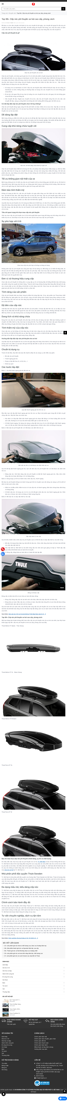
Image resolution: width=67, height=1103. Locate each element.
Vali (4, 989)
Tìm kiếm (4, 1063)
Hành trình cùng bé (8, 974)
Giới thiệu (5, 965)
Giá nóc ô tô (6, 967)
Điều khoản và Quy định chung (43, 1047)
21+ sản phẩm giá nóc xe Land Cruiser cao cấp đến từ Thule (22, 956)
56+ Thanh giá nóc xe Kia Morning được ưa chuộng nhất (20, 950)
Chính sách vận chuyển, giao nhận (45, 1039)
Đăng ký (4, 1067)
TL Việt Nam (41, 861)
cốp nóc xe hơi (9, 870)
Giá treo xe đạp (7, 970)
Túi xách (5, 986)
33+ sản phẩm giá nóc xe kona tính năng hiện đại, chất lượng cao (23, 953)
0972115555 (40, 1076)
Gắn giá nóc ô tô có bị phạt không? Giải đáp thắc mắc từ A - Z (27, 614)
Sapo (34, 1091)
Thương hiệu (6, 992)
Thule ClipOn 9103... (15, 1009)
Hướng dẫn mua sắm (40, 1049)
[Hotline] (3, 549)
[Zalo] (3, 554)
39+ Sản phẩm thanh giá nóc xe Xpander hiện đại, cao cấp (21, 948)
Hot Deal (5, 980)
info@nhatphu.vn (41, 1078)
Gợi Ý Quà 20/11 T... (15, 1000)
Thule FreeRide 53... (15, 1013)
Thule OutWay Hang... (16, 1004)
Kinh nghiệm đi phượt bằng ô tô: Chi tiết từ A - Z (23, 938)
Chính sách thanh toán (41, 1043)
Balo (4, 983)
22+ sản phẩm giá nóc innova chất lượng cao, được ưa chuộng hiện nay (25, 945)
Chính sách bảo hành (41, 1045)
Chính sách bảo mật (40, 1036)
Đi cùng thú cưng (8, 977)
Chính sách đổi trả (40, 1041)
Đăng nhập (5, 1065)
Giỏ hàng (4, 1069)
